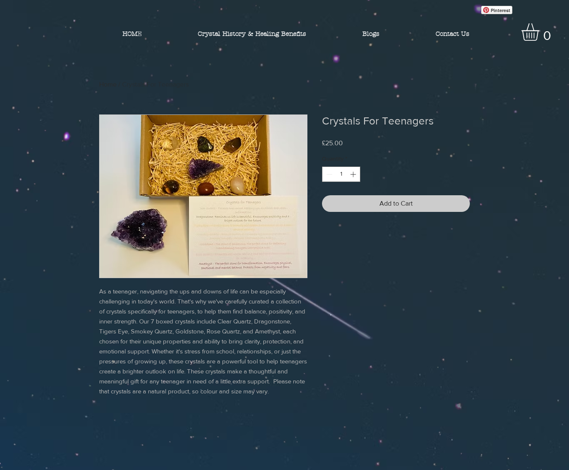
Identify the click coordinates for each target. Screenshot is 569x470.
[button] (540, 32)
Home (108, 84)
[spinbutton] (341, 174)
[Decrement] (328, 174)
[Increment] (354, 174)
